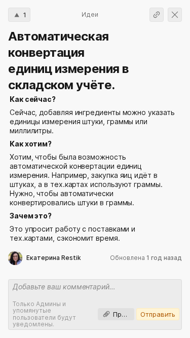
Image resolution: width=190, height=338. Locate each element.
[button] (19, 15)
